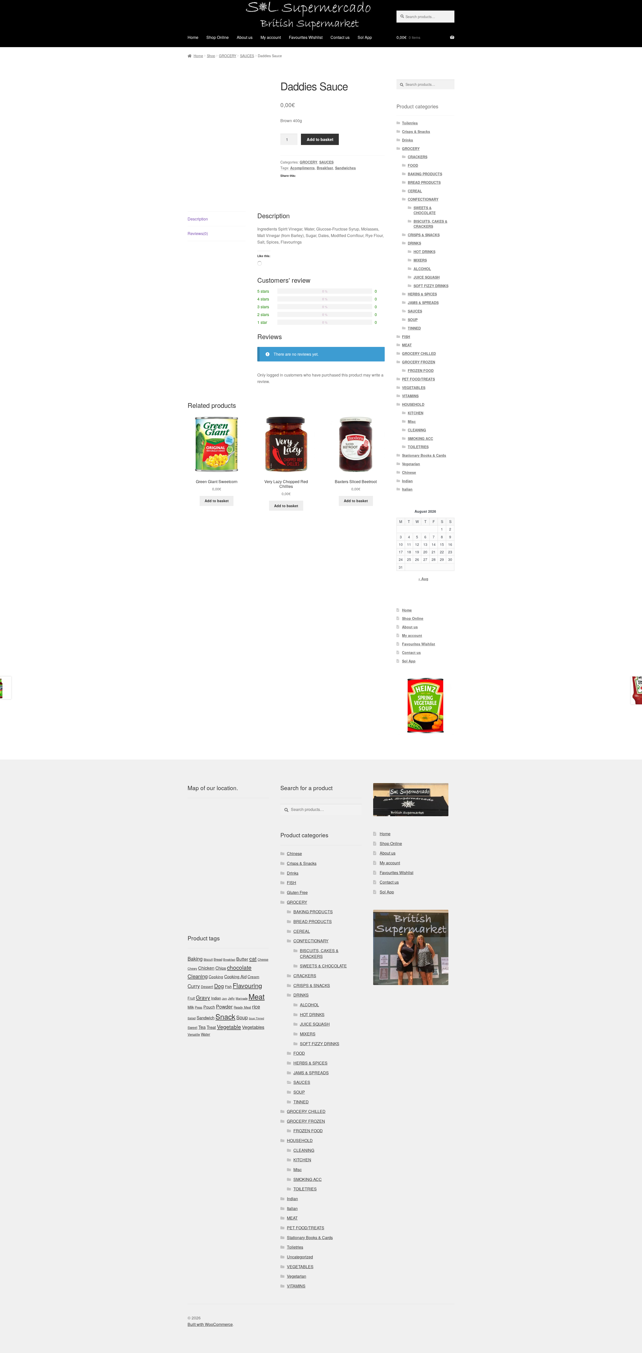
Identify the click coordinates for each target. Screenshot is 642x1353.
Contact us (340, 37)
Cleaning (198, 976)
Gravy (203, 997)
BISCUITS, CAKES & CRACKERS (430, 224)
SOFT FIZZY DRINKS (431, 285)
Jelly (231, 998)
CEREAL (415, 190)
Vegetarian (411, 463)
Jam (224, 998)
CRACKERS (417, 156)
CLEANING (417, 429)
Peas (198, 1007)
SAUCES (247, 55)
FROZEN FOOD (421, 370)
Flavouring (247, 985)
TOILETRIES (418, 446)
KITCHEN (415, 412)
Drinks (407, 139)
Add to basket (320, 139)
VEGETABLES (413, 387)
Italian (407, 489)
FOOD (413, 165)
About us (245, 37)
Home (193, 37)
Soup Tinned (256, 1018)
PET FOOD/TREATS (418, 379)
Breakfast (325, 167)
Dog (219, 986)
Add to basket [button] (217, 500)
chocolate (239, 967)
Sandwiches (345, 167)
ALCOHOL (422, 268)
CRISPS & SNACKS (424, 234)
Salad (192, 1018)
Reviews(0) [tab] (198, 233)
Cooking (216, 976)
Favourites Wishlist (306, 37)
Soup (242, 1017)
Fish (228, 986)
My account (271, 37)
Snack (225, 1016)
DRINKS (414, 243)
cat (253, 958)
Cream (253, 976)
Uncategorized (300, 1257)
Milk (191, 1007)
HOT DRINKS (424, 251)
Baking (195, 958)
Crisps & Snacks (416, 131)
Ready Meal (242, 1007)
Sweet (192, 1027)
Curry (194, 986)
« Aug (423, 578)
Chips (220, 968)
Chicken (206, 968)
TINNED (414, 328)
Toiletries (410, 122)
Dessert (207, 986)
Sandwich (205, 1018)
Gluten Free (297, 892)
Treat (211, 1027)
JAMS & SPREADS (423, 302)
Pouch (209, 1007)
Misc (412, 421)
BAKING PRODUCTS (425, 173)
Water (205, 1034)
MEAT (407, 344)
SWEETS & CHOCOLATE (425, 210)
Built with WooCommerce (210, 1324)
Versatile (194, 1034)
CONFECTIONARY (423, 199)
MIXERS (420, 260)
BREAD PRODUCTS (424, 182)
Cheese (263, 959)
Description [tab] (198, 219)
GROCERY (227, 55)
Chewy (192, 968)
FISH (406, 336)
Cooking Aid (235, 976)
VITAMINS (410, 395)
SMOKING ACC (420, 438)
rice (256, 1006)
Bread (218, 959)
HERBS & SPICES (422, 293)
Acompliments (302, 167)
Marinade (242, 998)
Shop (211, 55)
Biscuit (208, 959)
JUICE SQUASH (427, 277)
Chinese (409, 472)
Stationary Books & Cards (424, 455)
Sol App (365, 37)
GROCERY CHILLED (419, 353)
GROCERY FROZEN (418, 361)
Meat (257, 996)
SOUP (413, 319)
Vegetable (229, 1026)
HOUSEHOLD (413, 404)
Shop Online (217, 37)
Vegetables (253, 1027)
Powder (224, 1006)
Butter (242, 959)
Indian (407, 480)
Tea (202, 1027)
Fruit (191, 998)
